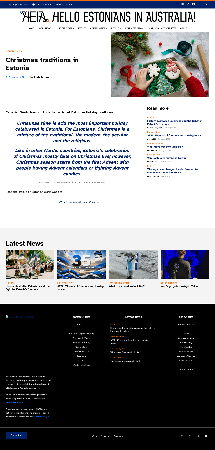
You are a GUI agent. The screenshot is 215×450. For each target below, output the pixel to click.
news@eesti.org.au (15, 402)
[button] (206, 4)
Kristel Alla (152, 150)
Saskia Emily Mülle (155, 128)
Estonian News (153, 155)
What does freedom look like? (165, 146)
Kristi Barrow (41, 77)
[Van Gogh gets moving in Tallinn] (185, 264)
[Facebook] (177, 4)
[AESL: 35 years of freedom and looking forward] (81, 264)
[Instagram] (182, 4)
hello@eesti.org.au (41, 417)
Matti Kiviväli (153, 176)
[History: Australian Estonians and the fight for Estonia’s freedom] (30, 264)
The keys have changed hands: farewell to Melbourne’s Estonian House (172, 171)
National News (153, 132)
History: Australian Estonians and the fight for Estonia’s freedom (174, 122)
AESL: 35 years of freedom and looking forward (175, 135)
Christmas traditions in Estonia (78, 202)
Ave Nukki (151, 139)
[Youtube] (193, 4)
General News (14, 51)
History (150, 117)
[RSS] (188, 4)
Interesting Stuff (155, 143)
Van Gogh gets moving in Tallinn (166, 158)
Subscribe (16, 435)
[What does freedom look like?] (133, 264)
